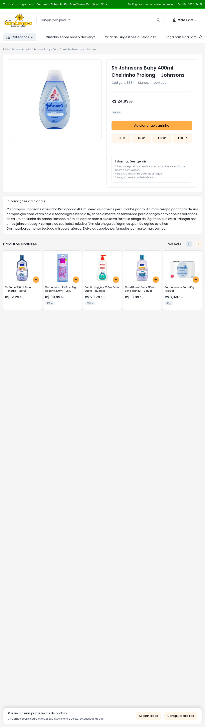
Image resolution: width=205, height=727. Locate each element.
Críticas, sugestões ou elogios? (130, 37)
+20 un (182, 138)
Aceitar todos (148, 716)
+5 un (142, 138)
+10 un (162, 138)
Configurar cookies (180, 716)
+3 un (121, 138)
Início (6, 49)
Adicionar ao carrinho (151, 125)
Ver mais (174, 244)
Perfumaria (18, 49)
